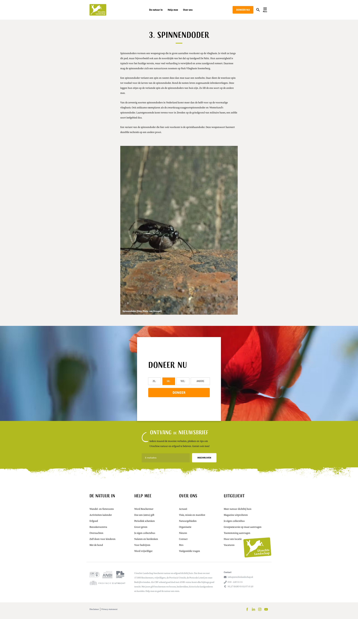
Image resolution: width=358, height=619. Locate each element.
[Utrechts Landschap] (98, 10)
